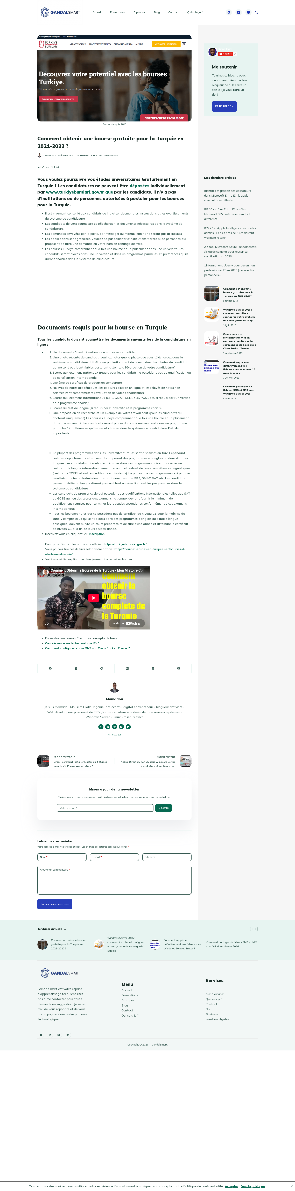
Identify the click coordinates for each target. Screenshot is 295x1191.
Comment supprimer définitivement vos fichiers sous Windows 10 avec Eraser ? (182, 944)
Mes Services (215, 994)
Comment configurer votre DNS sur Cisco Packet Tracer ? (87, 648)
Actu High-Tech (86, 155)
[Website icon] (114, 726)
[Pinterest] (102, 668)
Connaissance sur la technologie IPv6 (72, 643)
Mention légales (217, 1019)
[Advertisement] (114, 290)
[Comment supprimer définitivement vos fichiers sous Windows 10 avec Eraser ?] (211, 366)
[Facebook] (229, 12)
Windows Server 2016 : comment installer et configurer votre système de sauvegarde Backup (125, 944)
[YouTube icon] (128, 726)
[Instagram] (248, 12)
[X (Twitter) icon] (121, 726)
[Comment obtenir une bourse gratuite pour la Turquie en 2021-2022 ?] (211, 293)
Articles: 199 (114, 735)
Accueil (97, 12)
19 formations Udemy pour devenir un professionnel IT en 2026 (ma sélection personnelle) (229, 270)
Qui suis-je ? (195, 12)
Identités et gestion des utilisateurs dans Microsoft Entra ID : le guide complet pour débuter (227, 195)
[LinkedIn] (127, 668)
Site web (150, 857)
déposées (139, 185)
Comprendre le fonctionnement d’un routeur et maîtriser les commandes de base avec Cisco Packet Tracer (239, 341)
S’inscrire (164, 807)
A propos (139, 12)
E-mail (97, 857)
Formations (117, 12)
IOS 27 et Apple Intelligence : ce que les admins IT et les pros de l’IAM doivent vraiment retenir (230, 232)
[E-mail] (179, 668)
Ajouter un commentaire (55, 869)
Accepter (231, 1186)
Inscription (96, 534)
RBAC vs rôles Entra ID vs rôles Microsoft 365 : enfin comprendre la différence (227, 214)
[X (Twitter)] (238, 12)
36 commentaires (108, 155)
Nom (43, 857)
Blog (157, 12)
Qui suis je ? (214, 999)
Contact (173, 12)
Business (212, 1014)
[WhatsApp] (153, 668)
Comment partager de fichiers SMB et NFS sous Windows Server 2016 (239, 390)
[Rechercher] (256, 12)
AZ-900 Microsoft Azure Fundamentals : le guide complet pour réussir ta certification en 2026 (230, 251)
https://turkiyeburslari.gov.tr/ (125, 544)
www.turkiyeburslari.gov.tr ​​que (79, 192)
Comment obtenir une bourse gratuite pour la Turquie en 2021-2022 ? (238, 292)
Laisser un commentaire (55, 904)
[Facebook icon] (100, 726)
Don (209, 1009)
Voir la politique (253, 1186)
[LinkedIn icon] (107, 726)
